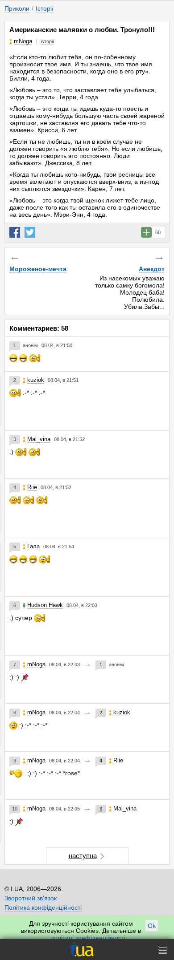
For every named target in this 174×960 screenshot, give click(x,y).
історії (47, 41)
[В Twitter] (30, 232)
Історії (45, 8)
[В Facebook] (14, 232)
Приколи (16, 8)
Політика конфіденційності (43, 907)
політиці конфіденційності (87, 937)
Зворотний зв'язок (30, 898)
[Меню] (162, 949)
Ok (152, 925)
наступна (83, 855)
